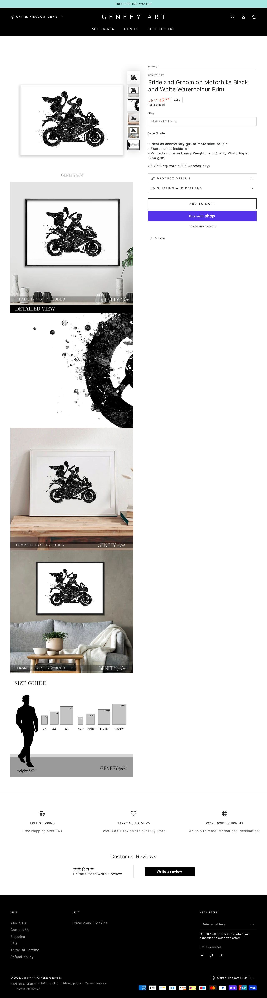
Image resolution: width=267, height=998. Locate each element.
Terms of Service (24, 950)
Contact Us (20, 930)
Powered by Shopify (23, 983)
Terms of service (96, 983)
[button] (232, 16)
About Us (18, 923)
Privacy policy (72, 983)
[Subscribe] (254, 924)
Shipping (17, 936)
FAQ (13, 943)
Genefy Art (156, 75)
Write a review (169, 871)
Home (151, 66)
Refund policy (22, 957)
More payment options (202, 226)
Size (151, 113)
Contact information (27, 988)
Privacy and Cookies (90, 923)
